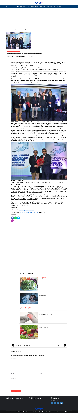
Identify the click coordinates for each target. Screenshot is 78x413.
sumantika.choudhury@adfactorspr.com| (29, 212)
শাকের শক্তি (41, 279)
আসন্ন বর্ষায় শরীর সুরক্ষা (24, 309)
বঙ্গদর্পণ (51, 6)
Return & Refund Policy (63, 411)
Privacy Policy (39, 411)
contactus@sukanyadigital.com (35, 398)
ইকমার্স (28, 6)
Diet (39, 277)
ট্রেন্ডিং (60, 6)
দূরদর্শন (36, 6)
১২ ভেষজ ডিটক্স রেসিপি (43, 327)
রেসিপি (40, 6)
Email (42, 373)
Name (13, 373)
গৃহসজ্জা (44, 6)
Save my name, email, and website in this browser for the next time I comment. (34, 387)
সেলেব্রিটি (32, 6)
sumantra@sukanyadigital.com (35, 399)
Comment (14, 359)
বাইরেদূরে (56, 6)
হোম (18, 6)
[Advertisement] (39, 17)
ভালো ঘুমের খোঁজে (42, 295)
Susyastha (17, 51)
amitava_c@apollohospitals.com (26, 210)
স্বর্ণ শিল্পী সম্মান (55, 345)
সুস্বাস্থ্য (48, 6)
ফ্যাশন (21, 6)
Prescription (11, 51)
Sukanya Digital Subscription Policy (49, 411)
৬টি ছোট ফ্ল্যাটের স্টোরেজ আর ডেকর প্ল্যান (25, 345)
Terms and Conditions (30, 411)
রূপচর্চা (24, 6)
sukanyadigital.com (55, 398)
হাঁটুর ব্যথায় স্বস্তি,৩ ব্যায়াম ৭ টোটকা (45, 314)
